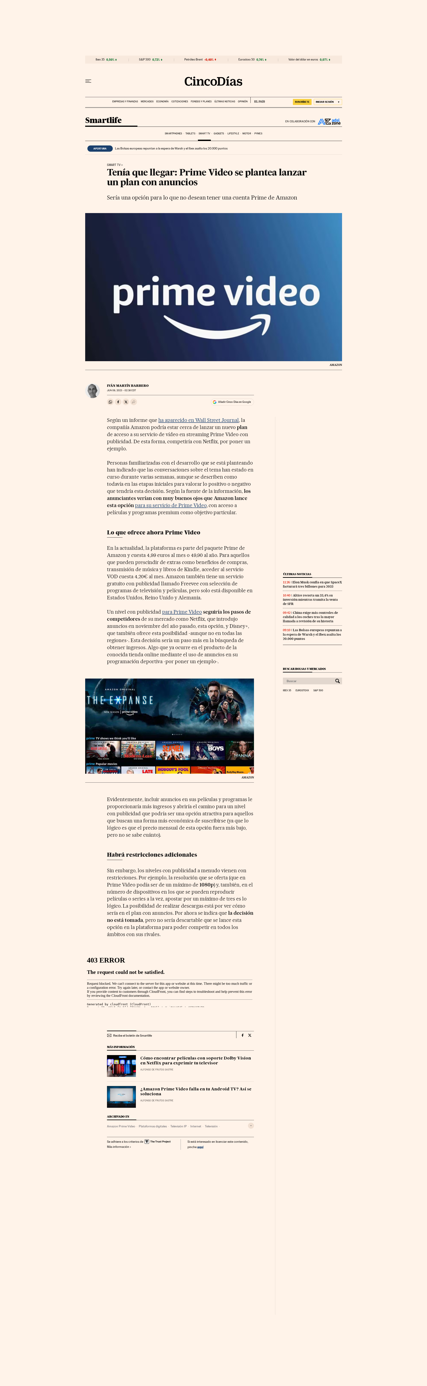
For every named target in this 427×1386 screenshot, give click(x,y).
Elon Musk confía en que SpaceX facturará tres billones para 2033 (312, 584)
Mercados (147, 101)
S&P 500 (145, 59)
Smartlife (103, 120)
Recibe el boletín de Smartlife (132, 1035)
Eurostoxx (302, 690)
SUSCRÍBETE (302, 101)
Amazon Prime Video (121, 1126)
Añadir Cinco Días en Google (234, 401)
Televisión (211, 1126)
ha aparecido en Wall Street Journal (198, 420)
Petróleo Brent (193, 59)
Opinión (243, 101)
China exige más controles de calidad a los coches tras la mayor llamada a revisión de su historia (310, 617)
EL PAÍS (257, 100)
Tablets (190, 133)
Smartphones (173, 133)
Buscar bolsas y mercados (304, 669)
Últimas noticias (224, 101)
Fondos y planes (201, 101)
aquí (200, 1147)
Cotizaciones (179, 101)
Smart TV (204, 133)
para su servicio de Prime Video (170, 505)
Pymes (258, 133)
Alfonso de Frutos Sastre (156, 1069)
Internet (195, 1126)
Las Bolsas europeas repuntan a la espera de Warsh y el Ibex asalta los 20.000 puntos (171, 148)
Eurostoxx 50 (246, 59)
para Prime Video (182, 612)
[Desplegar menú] (88, 81)
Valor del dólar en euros (303, 59)
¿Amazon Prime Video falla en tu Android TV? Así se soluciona (196, 1091)
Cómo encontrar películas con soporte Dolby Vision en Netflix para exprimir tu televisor (195, 1060)
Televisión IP (178, 1126)
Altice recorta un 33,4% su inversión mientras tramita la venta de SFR (310, 599)
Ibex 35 (100, 59)
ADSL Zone (328, 121)
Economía (162, 101)
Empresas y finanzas (125, 101)
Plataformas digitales (153, 1126)
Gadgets (219, 133)
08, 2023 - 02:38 (121, 390)
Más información (118, 1146)
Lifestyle (233, 133)
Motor (246, 133)
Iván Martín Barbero (128, 386)
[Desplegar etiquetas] (251, 1126)
